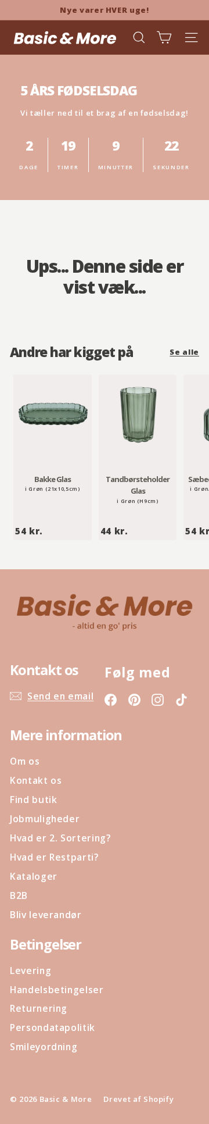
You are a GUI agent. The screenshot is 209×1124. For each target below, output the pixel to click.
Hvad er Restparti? (54, 857)
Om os (24, 761)
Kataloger (33, 876)
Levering (30, 970)
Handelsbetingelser (57, 989)
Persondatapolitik (52, 1027)
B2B (19, 895)
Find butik (33, 799)
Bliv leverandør (46, 914)
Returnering (38, 1008)
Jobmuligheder (45, 818)
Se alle (184, 352)
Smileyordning (43, 1046)
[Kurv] (164, 37)
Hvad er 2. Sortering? (60, 838)
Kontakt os (36, 780)
